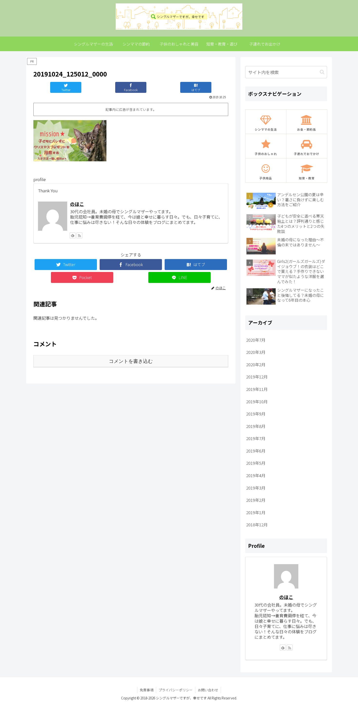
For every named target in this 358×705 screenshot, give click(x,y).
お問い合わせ (208, 689)
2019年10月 (257, 401)
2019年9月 (255, 414)
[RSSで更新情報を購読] (79, 235)
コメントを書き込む (131, 361)
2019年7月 (255, 438)
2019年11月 (257, 389)
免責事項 (146, 689)
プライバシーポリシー (176, 689)
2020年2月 (255, 364)
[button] (322, 72)
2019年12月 (257, 377)
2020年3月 (255, 352)
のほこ (77, 204)
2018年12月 (257, 525)
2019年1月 (255, 512)
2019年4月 (255, 475)
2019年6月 (255, 451)
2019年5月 (255, 463)
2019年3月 (255, 488)
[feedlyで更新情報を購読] (72, 235)
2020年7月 (255, 340)
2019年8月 (255, 426)
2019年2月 (255, 500)
